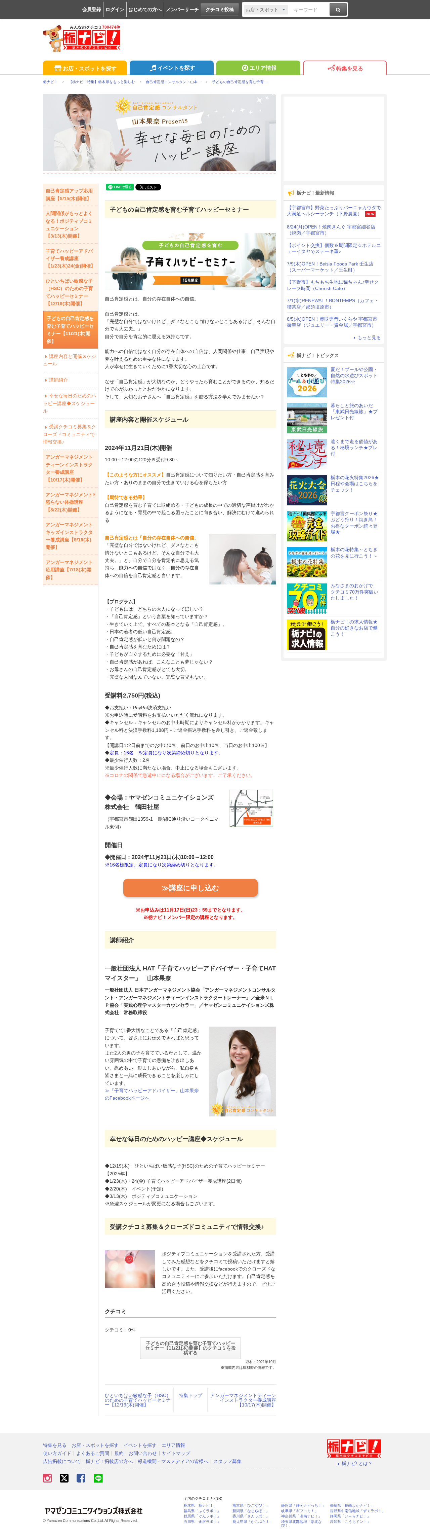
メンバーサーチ (182, 9)
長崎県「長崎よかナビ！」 (352, 1505)
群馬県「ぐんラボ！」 (202, 1516)
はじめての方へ (145, 9)
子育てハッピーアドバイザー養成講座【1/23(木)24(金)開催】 (70, 258)
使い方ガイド (57, 1453)
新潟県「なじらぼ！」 (250, 1511)
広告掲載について (62, 1461)
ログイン (114, 9)
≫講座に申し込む (190, 888)
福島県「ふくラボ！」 (202, 1511)
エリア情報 (263, 68)
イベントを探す (176, 68)
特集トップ (190, 1395)
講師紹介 (58, 380)
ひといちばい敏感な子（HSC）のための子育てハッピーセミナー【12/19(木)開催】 (138, 1400)
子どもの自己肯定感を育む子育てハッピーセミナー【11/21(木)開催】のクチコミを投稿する (190, 1348)
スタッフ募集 (227, 1461)
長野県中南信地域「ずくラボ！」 (357, 1511)
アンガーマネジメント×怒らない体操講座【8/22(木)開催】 (70, 502)
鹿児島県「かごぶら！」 (252, 1522)
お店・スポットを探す (90, 68)
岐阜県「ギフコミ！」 (299, 1511)
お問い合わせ (143, 1453)
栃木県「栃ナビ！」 (200, 1505)
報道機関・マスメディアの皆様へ (173, 1461)
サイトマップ (176, 1453)
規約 (119, 1453)
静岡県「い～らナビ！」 (350, 1516)
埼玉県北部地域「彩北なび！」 (301, 1523)
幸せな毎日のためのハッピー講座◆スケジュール (69, 403)
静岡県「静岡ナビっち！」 (303, 1505)
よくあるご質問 (92, 1453)
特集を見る (349, 68)
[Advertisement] (334, 139)
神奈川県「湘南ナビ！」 (301, 1516)
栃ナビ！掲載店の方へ (109, 1461)
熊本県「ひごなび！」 (250, 1505)
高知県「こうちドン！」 (350, 1522)
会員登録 (91, 9)
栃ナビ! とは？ (357, 1463)
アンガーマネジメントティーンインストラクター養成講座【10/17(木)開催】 (243, 1400)
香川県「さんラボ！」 (250, 1516)
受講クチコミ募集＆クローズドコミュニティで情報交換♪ (69, 434)
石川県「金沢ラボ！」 (202, 1522)
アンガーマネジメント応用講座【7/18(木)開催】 (69, 570)
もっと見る (369, 337)
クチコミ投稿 (220, 9)
